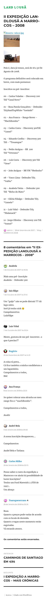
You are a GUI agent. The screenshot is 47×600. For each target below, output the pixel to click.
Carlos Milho (15, 461)
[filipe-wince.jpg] (23, 56)
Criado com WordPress (23, 595)
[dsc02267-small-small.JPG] (23, 41)
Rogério (13, 351)
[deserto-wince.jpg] (23, 33)
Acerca (8, 595)
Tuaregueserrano (17, 500)
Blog (39, 230)
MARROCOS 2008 (11, 233)
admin (10, 230)
